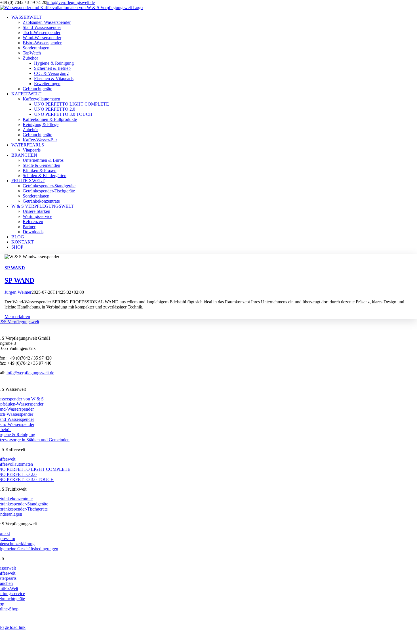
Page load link (13, 627)
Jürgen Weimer (18, 292)
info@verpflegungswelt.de (71, 2)
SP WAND (15, 267)
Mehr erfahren (17, 316)
